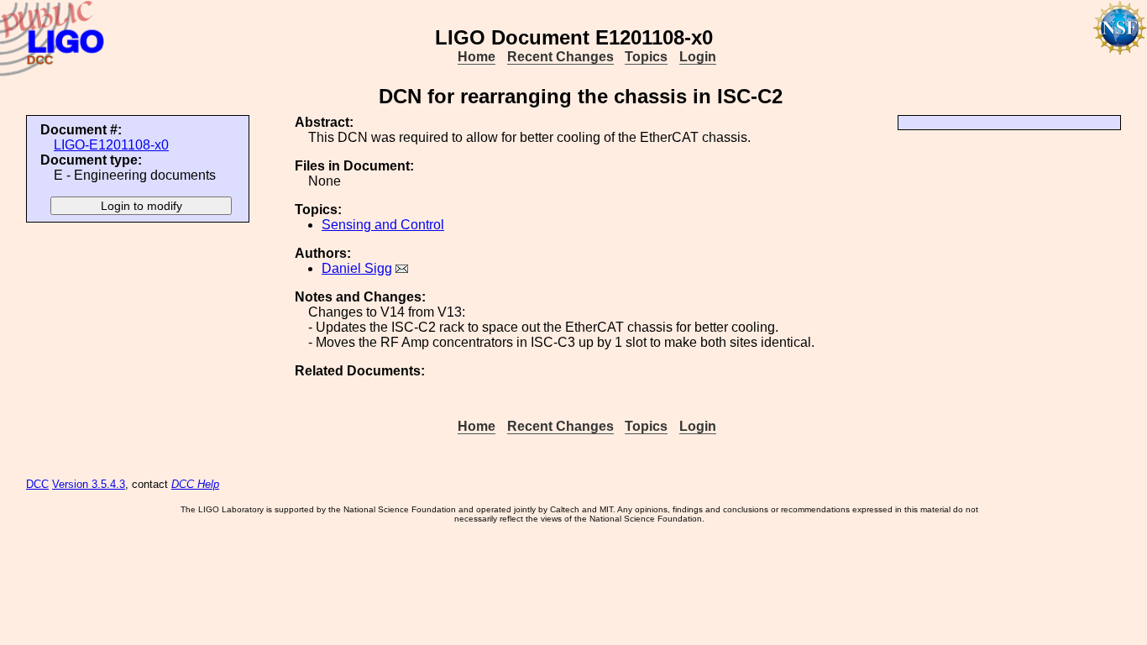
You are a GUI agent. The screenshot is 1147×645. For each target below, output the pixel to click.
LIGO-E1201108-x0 (111, 145)
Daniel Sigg (357, 268)
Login (697, 57)
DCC (37, 484)
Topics (646, 57)
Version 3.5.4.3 (88, 484)
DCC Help (195, 484)
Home (476, 57)
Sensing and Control (383, 225)
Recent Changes (560, 57)
